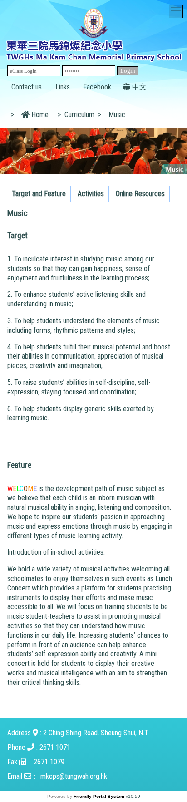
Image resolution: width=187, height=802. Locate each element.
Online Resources (140, 193)
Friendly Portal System (100, 796)
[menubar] (89, 192)
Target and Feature (39, 193)
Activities (91, 193)
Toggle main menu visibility (175, 11)
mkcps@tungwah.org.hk (73, 776)
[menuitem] (39, 194)
